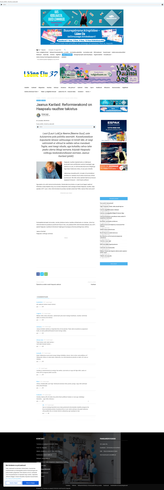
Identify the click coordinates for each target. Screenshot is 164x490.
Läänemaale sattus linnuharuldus (107, 247)
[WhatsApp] (46, 274)
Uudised (43, 100)
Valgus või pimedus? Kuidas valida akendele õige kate (112, 206)
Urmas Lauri (45, 114)
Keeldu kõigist (14, 483)
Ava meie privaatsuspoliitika (13, 478)
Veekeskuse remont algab (105, 241)
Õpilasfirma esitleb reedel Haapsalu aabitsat (48, 284)
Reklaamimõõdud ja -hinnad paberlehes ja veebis (90, 485)
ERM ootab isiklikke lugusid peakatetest (109, 244)
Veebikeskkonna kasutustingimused (119, 485)
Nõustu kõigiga (30, 483)
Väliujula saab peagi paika (106, 255)
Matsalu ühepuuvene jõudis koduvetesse (109, 232)
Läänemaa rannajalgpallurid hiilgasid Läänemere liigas (112, 213)
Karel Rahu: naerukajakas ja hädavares (109, 221)
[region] (22, 475)
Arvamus (44, 98)
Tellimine (74, 485)
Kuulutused (106, 485)
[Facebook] (38, 274)
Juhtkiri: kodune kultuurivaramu (107, 229)
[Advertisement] (66, 207)
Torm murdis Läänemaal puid (106, 203)
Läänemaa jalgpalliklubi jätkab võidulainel (109, 209)
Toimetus (68, 485)
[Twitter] (42, 274)
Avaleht (38, 98)
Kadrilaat (93, 284)
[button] (65, 50)
